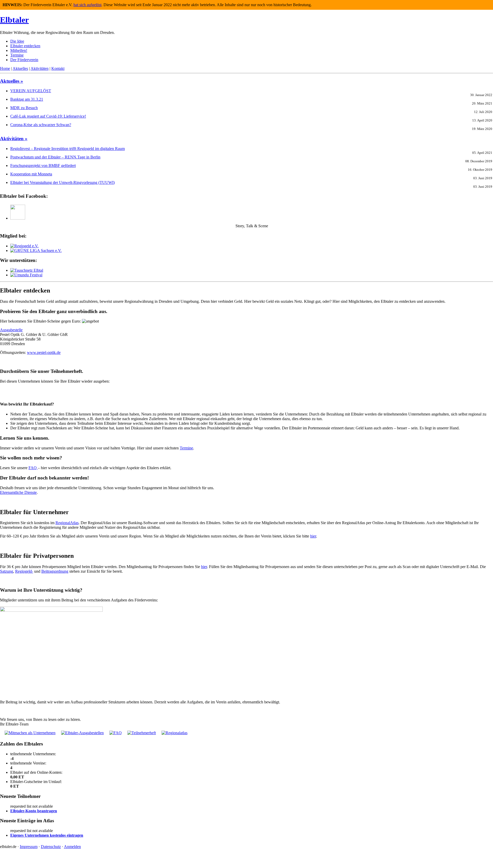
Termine (17, 55)
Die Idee (17, 41)
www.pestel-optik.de (44, 352)
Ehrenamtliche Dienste (18, 492)
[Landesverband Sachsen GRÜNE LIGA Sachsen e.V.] (36, 250)
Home (5, 68)
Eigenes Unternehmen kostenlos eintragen (46, 835)
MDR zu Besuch (24, 108)
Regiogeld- (24, 571)
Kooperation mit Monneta (31, 174)
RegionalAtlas (67, 523)
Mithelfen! (18, 50)
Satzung (6, 571)
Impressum (28, 846)
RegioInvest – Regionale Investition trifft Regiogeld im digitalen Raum (67, 148)
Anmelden (72, 846)
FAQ (33, 468)
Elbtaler (14, 19)
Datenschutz (51, 846)
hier (313, 536)
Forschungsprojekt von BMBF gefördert (43, 165)
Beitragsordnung (54, 571)
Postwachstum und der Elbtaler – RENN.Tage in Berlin (55, 157)
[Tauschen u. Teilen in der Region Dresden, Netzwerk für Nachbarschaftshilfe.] (26, 270)
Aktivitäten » (13, 138)
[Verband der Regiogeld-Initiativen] (24, 246)
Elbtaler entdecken (25, 46)
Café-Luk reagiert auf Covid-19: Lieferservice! (48, 116)
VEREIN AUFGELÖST (30, 91)
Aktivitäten (40, 68)
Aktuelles (20, 68)
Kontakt (57, 68)
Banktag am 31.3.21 (26, 99)
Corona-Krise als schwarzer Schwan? (40, 124)
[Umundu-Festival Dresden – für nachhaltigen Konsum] (26, 275)
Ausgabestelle (11, 330)
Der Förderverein (24, 60)
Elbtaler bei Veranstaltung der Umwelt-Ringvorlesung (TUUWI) (62, 182)
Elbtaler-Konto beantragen (33, 811)
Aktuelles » (11, 81)
